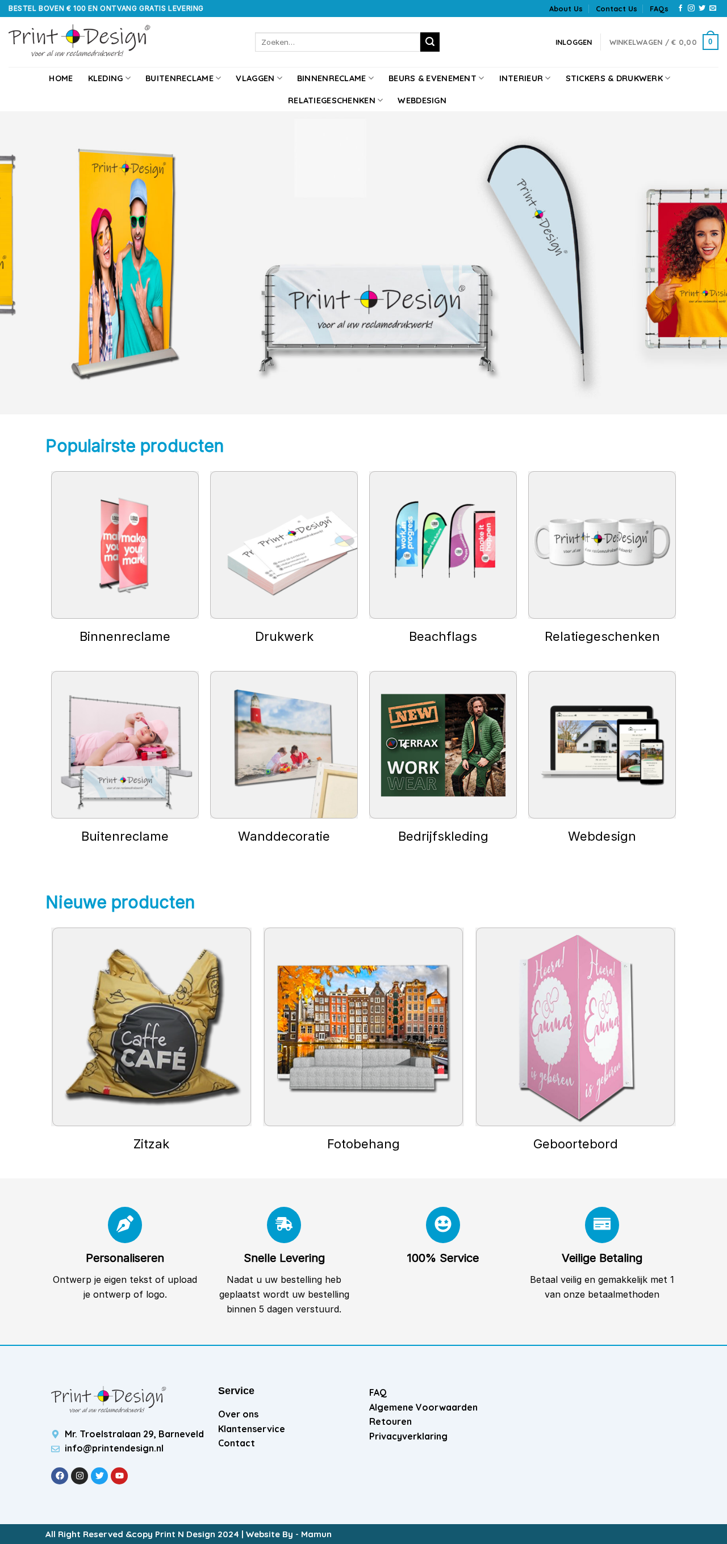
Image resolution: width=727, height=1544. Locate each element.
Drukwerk (284, 636)
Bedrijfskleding (443, 836)
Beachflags (443, 636)
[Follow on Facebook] (680, 8)
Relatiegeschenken (331, 100)
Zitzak (151, 1143)
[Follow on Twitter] (702, 8)
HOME (61, 78)
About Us (566, 8)
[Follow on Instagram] (691, 8)
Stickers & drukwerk (614, 78)
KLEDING (105, 78)
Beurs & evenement (432, 78)
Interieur (521, 78)
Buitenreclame (179, 78)
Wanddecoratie (284, 836)
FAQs (659, 8)
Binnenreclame (331, 78)
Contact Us (616, 8)
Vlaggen (255, 78)
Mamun (316, 1534)
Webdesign (422, 100)
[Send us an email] (712, 8)
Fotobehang (363, 1143)
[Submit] (430, 42)
